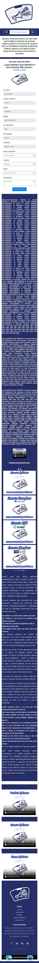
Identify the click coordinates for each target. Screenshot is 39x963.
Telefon (6, 160)
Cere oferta (19, 912)
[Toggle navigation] (6, 32)
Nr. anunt (6, 90)
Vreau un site (19, 920)
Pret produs (7, 134)
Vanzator (6, 142)
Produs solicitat (9, 99)
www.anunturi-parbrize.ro (10, 200)
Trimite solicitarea (19, 189)
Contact (19, 915)
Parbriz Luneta (19, 70)
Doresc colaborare (19, 918)
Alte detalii (7, 178)
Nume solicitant (9, 151)
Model (5, 116)
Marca (5, 107)
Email (5, 169)
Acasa (20, 910)
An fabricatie (8, 125)
